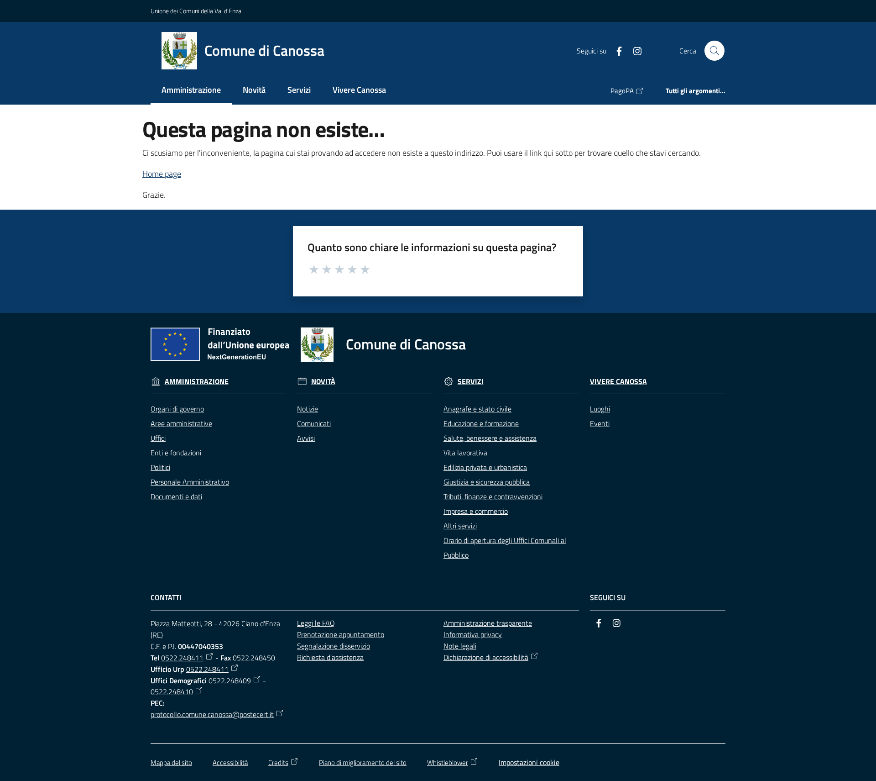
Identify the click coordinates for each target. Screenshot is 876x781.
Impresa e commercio (475, 511)
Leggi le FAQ (316, 622)
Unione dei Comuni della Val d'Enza (196, 11)
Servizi (471, 381)
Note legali (459, 645)
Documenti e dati (176, 496)
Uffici (158, 438)
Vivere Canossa (618, 381)
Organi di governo (177, 408)
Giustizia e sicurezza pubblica (486, 481)
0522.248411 (182, 657)
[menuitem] (191, 91)
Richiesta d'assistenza (330, 657)
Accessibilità (230, 762)
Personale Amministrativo (190, 481)
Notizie (307, 408)
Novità (323, 381)
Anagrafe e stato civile (477, 408)
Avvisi (306, 438)
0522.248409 (230, 680)
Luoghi (600, 408)
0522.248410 (172, 691)
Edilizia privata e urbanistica (485, 467)
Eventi (600, 423)
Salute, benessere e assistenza (490, 438)
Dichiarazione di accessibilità (485, 657)
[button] (714, 51)
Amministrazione (197, 381)
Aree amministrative (181, 423)
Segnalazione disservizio (333, 645)
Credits (278, 762)
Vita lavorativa (465, 452)
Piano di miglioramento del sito (363, 762)
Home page (161, 174)
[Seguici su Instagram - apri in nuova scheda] (634, 50)
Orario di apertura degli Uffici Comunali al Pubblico (504, 547)
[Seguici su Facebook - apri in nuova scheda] (615, 50)
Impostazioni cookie (529, 762)
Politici (160, 467)
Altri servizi (460, 525)
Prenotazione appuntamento (340, 634)
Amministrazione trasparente (487, 622)
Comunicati (314, 423)
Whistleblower (447, 762)
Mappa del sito (171, 762)
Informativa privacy (472, 634)
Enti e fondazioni (176, 452)
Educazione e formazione (481, 423)
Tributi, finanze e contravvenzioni (492, 496)
